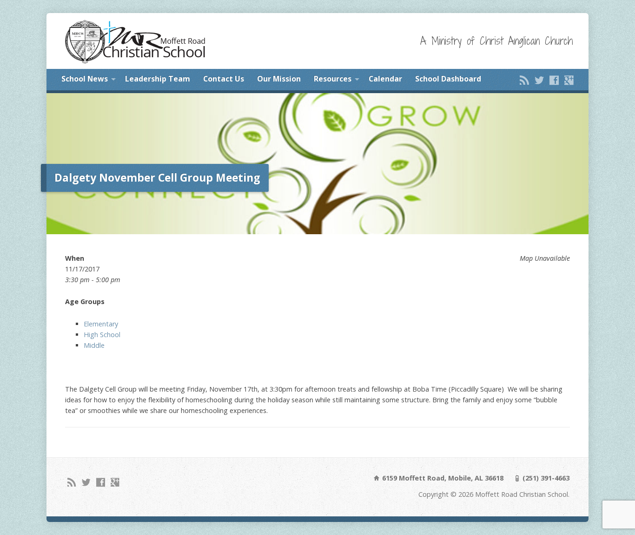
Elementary (101, 323)
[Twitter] (539, 80)
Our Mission (279, 79)
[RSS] (524, 80)
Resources (332, 79)
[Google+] (569, 80)
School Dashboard (448, 79)
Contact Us (223, 79)
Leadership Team (157, 79)
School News (84, 79)
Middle (94, 345)
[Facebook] (554, 80)
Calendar (385, 79)
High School (102, 334)
